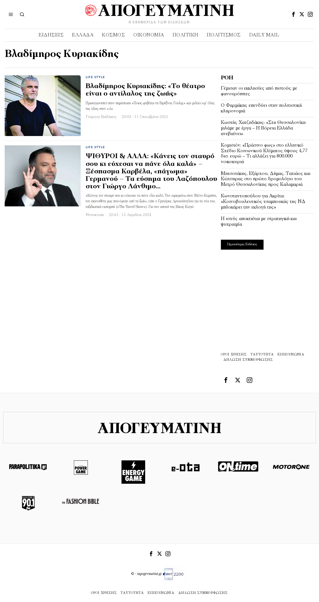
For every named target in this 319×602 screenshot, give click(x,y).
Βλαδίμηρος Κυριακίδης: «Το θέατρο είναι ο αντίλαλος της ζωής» (145, 90)
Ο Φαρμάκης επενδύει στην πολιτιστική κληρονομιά (261, 108)
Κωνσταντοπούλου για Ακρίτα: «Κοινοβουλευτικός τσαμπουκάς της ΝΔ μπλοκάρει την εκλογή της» (263, 201)
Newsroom (95, 215)
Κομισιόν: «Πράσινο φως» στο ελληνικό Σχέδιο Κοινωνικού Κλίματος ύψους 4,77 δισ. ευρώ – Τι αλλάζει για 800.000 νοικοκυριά (264, 153)
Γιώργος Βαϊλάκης (101, 117)
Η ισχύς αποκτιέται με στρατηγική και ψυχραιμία (259, 221)
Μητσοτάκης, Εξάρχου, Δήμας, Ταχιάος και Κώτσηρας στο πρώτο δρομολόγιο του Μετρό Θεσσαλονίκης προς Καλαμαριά (265, 179)
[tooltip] (293, 14)
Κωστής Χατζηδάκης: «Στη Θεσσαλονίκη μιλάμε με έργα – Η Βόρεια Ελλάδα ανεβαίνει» (263, 128)
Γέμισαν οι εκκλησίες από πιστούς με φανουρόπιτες (259, 91)
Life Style (95, 77)
